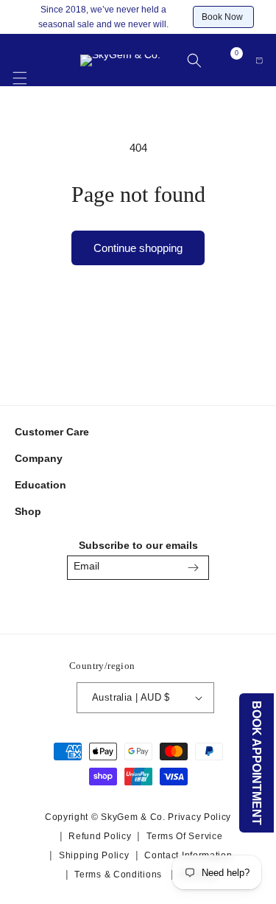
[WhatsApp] (172, 605)
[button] (20, 70)
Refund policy (99, 836)
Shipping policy (94, 855)
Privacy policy (199, 817)
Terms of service (184, 836)
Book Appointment (257, 763)
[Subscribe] (193, 568)
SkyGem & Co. (133, 817)
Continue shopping (138, 248)
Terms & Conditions (118, 874)
